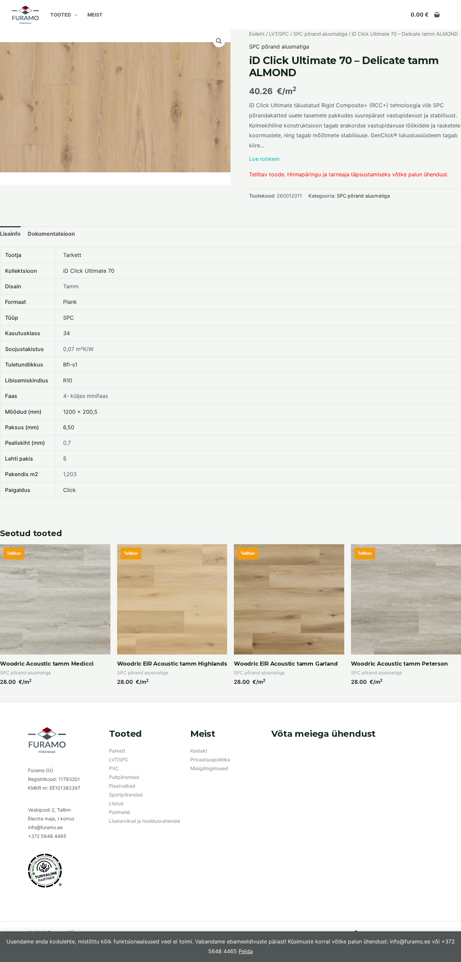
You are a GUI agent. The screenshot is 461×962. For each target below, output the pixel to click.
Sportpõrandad (126, 794)
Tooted (60, 15)
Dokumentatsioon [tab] (51, 233)
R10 (67, 380)
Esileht (257, 34)
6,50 (68, 427)
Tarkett (72, 255)
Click (69, 490)
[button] (219, 41)
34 (66, 333)
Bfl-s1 (70, 364)
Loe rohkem (264, 158)
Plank (70, 301)
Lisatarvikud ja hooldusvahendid (144, 821)
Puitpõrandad (124, 777)
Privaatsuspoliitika (210, 759)
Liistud (116, 803)
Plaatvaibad (122, 786)
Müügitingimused (209, 768)
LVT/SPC (279, 34)
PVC (113, 768)
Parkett (117, 751)
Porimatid (119, 812)
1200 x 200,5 (80, 411)
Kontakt (198, 751)
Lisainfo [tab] (10, 233)
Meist (95, 15)
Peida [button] (246, 951)
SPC (68, 317)
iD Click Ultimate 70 (88, 270)
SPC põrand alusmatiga (320, 34)
